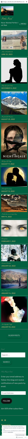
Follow (6, 401)
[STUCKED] (2, 420)
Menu (23, 24)
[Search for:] (13, 355)
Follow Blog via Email (7, 372)
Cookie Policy (10, 432)
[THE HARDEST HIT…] (5, 420)
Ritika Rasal (6, 18)
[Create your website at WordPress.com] (14, 1)
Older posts (14, 335)
